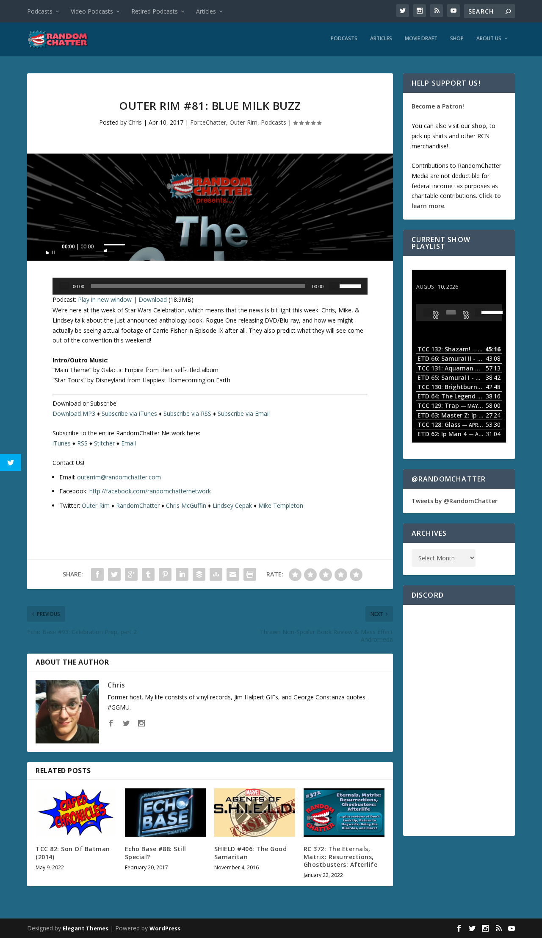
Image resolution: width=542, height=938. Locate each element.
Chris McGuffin (186, 505)
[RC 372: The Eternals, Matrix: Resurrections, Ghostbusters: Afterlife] (344, 812)
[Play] (51, 250)
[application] (210, 249)
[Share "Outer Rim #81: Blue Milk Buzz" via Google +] (131, 574)
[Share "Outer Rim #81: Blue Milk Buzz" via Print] (249, 574)
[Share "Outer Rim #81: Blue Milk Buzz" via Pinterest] (165, 574)
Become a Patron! (438, 106)
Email (128, 443)
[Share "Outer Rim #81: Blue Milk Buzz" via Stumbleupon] (215, 574)
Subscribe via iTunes (129, 413)
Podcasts (40, 11)
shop (479, 126)
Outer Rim (243, 122)
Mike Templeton (280, 505)
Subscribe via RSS (187, 413)
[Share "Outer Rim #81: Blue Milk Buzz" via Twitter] (114, 574)
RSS (82, 443)
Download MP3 (74, 413)
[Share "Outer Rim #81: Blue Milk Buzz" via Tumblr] (148, 574)
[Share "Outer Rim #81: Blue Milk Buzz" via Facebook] (97, 574)
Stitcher (104, 443)
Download (152, 299)
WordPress (164, 928)
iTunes (62, 443)
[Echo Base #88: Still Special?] (165, 812)
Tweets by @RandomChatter (455, 501)
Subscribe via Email (244, 413)
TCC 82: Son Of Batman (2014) (73, 852)
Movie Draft (421, 38)
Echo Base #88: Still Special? (155, 852)
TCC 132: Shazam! (442, 279)
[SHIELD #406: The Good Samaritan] (254, 812)
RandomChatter (138, 505)
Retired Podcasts (154, 11)
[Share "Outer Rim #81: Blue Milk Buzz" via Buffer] (199, 574)
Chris (135, 122)
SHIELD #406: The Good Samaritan (250, 852)
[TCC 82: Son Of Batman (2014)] (76, 812)
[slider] (114, 244)
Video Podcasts (92, 11)
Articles (206, 11)
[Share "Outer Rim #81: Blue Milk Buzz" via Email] (232, 574)
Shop (457, 38)
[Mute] (106, 248)
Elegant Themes (85, 928)
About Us (488, 38)
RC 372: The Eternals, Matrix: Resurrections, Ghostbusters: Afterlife (341, 856)
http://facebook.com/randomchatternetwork (150, 491)
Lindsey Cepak (232, 505)
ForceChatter (208, 122)
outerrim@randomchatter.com (119, 477)
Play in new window (105, 299)
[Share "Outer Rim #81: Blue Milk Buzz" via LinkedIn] (182, 574)
